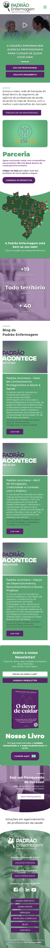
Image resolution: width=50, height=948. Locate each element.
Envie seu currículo (25, 918)
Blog (25, 924)
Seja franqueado (31, 796)
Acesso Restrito (25, 901)
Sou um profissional (25, 68)
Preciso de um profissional (22, 112)
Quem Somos (25, 906)
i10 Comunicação (33, 942)
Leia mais (14, 431)
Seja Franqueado (25, 876)
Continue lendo (23, 422)
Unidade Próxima (25, 863)
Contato (25, 930)
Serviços (25, 912)
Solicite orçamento (25, 74)
